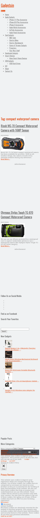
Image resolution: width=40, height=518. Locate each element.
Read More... (5, 159)
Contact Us (8, 71)
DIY (6, 66)
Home (7, 14)
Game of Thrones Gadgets (18, 45)
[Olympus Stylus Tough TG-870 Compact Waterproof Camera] (20, 230)
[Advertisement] (20, 94)
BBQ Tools (12, 37)
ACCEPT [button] (12, 461)
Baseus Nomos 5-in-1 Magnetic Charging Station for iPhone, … (20, 349)
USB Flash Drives (14, 63)
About (7, 68)
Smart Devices (10, 56)
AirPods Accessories (16, 30)
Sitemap (4, 452)
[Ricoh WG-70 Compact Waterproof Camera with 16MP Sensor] (20, 143)
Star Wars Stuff (14, 50)
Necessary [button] (4, 502)
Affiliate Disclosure (29, 454)
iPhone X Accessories (16, 25)
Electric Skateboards (16, 43)
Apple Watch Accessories (17, 27)
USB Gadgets (9, 61)
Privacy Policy (6, 454)
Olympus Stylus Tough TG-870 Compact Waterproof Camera (17, 214)
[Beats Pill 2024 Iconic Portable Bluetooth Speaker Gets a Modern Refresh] (8, 368)
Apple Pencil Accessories (17, 32)
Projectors (12, 48)
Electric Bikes (13, 40)
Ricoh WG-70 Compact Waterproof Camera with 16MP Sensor (19, 128)
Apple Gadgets (10, 17)
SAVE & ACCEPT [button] (6, 516)
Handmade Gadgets (11, 53)
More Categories (7, 448)
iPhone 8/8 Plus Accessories (18, 22)
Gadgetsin (7, 5)
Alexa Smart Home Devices (18, 58)
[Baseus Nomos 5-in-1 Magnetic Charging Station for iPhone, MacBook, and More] (8, 346)
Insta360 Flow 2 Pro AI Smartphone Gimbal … (22, 381)
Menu (3, 11)
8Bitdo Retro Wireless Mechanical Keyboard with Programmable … (21, 360)
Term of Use (16, 454)
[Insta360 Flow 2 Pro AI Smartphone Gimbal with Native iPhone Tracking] (8, 379)
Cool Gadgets (9, 35)
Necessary (7, 504)
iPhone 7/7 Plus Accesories (18, 19)
